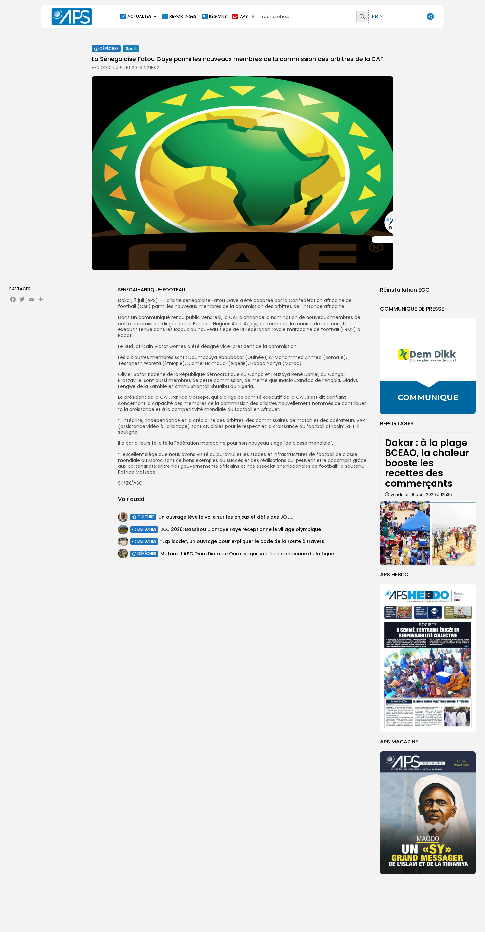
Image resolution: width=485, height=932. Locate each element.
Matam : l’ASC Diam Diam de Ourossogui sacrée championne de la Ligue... (248, 553)
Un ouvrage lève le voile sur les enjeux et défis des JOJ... (225, 516)
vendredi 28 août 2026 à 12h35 (421, 494)
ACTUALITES (139, 16)
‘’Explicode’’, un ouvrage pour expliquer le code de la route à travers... (243, 541)
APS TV (247, 16)
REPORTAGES (183, 16)
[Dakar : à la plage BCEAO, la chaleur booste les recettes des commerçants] (428, 533)
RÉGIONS (218, 16)
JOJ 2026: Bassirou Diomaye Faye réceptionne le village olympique (240, 529)
